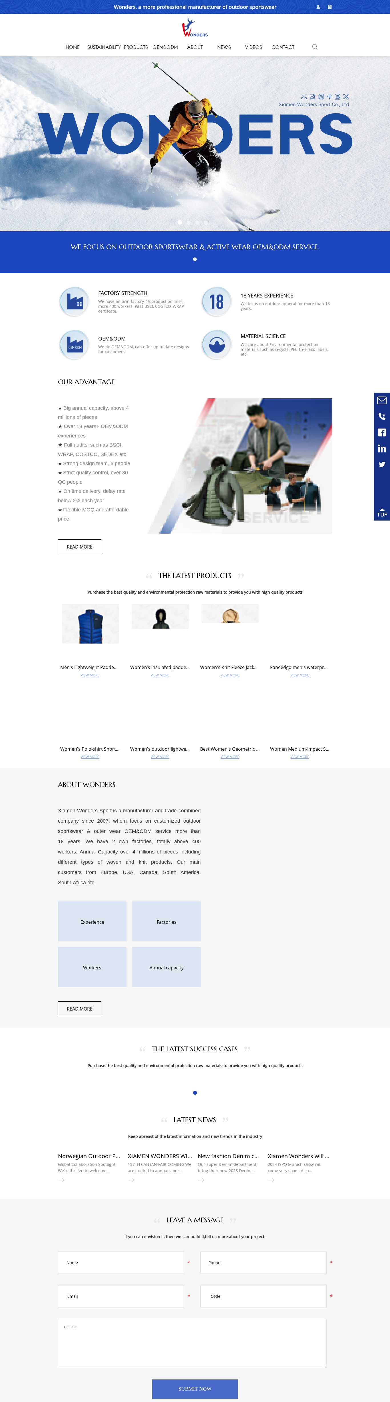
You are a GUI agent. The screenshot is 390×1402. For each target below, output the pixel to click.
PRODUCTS (136, 47)
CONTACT (283, 47)
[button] (180, 223)
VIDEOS (253, 47)
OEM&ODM (165, 47)
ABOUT (195, 47)
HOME (73, 47)
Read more (80, 547)
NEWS (224, 47)
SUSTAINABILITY (104, 47)
